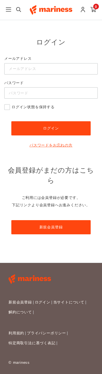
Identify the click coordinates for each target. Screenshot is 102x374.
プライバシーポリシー (46, 333)
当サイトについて (68, 302)
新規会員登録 (51, 227)
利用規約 (16, 333)
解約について (20, 312)
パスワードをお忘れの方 (51, 145)
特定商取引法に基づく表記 (32, 343)
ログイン (42, 302)
